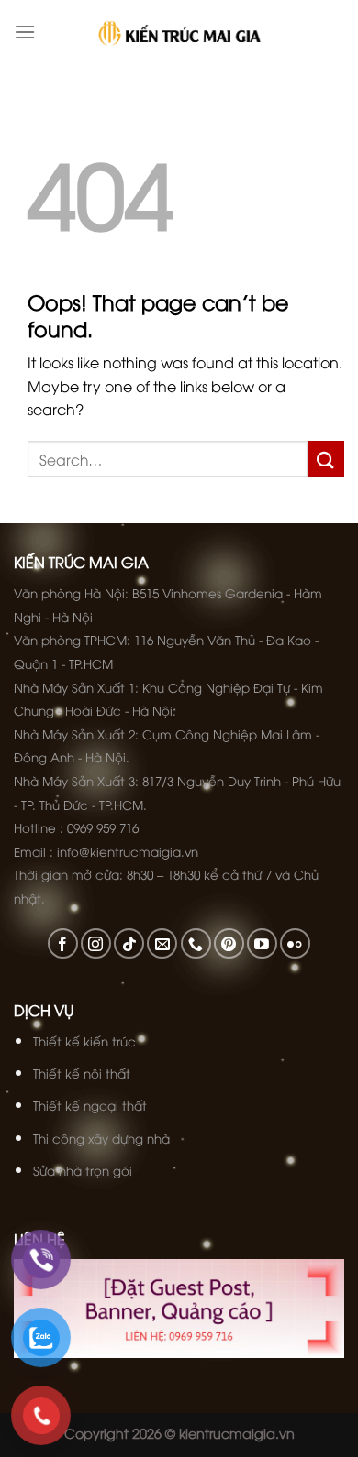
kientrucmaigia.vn (237, 1432)
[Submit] (326, 459)
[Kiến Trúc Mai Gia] (179, 32)
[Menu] (25, 31)
